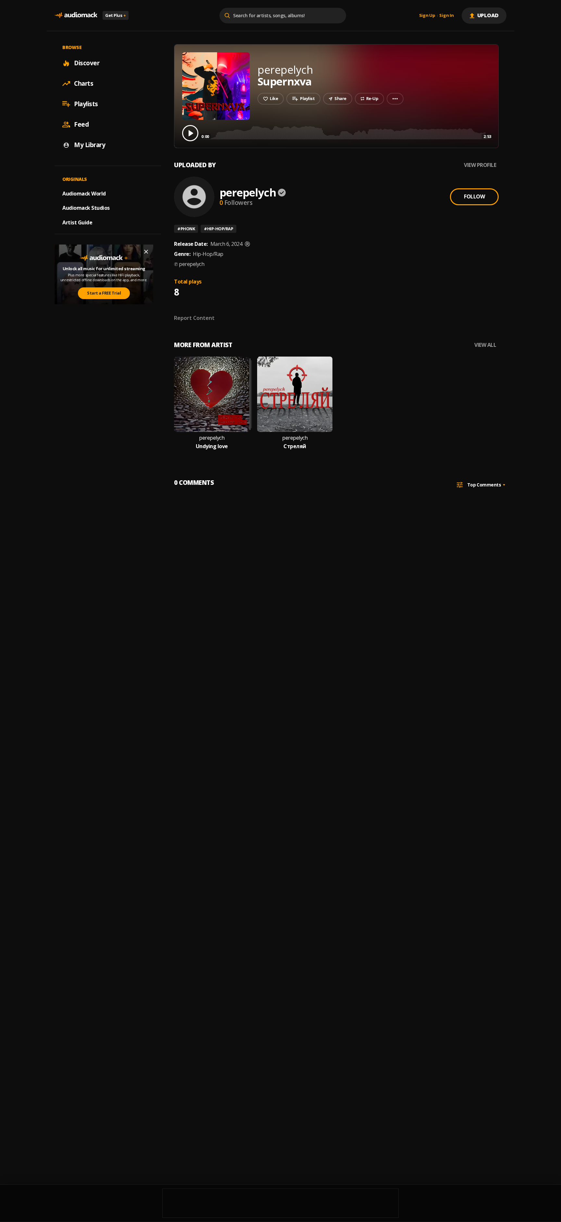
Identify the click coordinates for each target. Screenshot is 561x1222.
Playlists (86, 104)
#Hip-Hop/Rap (218, 229)
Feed (81, 124)
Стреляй (294, 446)
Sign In (446, 15)
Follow (474, 196)
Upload (488, 15)
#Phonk (186, 229)
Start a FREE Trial (104, 293)
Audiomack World (84, 193)
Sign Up (427, 15)
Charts (83, 83)
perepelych (247, 192)
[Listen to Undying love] (211, 394)
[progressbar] (346, 132)
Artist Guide (77, 222)
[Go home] (76, 15)
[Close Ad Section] (146, 251)
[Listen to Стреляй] (294, 394)
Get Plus (115, 15)
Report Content (194, 317)
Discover (86, 63)
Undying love (212, 446)
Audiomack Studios (86, 207)
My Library (89, 145)
